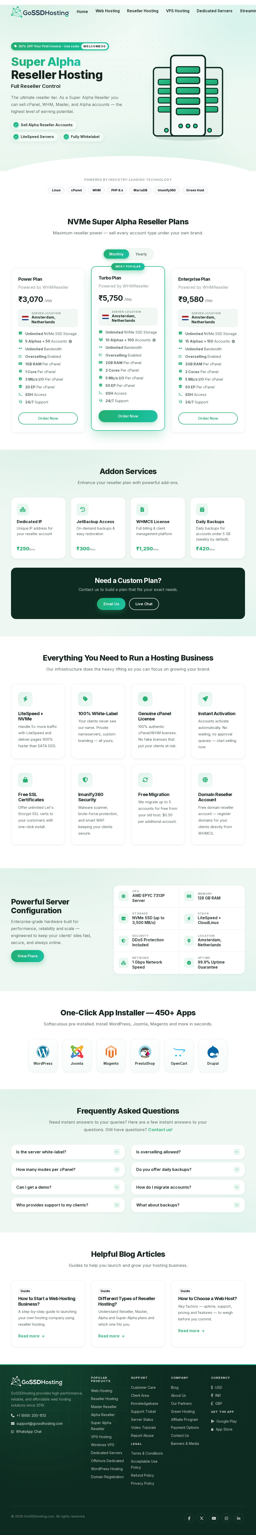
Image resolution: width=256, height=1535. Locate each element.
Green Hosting (183, 1411)
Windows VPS (102, 1445)
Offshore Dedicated (107, 1461)
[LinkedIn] (239, 1518)
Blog (174, 1387)
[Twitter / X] (201, 1518)
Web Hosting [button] (108, 11)
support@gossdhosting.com (39, 1423)
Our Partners (181, 1403)
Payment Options (185, 1427)
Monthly (116, 254)
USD (218, 1387)
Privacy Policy (142, 1483)
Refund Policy (142, 1475)
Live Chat (144, 604)
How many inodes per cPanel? (46, 1169)
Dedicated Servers (106, 1453)
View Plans (28, 956)
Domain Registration (107, 1477)
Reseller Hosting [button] (142, 11)
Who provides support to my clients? (52, 1204)
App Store (224, 1429)
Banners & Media (185, 1443)
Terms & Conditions (147, 1453)
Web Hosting (101, 1391)
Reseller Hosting (104, 1399)
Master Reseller (104, 1407)
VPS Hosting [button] (178, 11)
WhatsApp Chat (29, 1431)
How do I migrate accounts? (163, 1187)
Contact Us (180, 1435)
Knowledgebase (144, 1403)
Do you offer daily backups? (164, 1169)
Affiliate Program (184, 1419)
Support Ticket (143, 1411)
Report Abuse (142, 1435)
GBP (218, 1403)
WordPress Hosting (107, 1469)
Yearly (141, 254)
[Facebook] (189, 1518)
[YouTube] (214, 1518)
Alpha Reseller (103, 1415)
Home (82, 11)
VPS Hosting (101, 1437)
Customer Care (143, 1387)
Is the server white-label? (41, 1151)
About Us (178, 1395)
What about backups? (158, 1204)
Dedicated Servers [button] (214, 11)
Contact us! (160, 1129)
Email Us (111, 604)
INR (218, 1395)
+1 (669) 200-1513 (31, 1415)
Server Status (142, 1419)
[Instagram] (226, 1518)
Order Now (48, 418)
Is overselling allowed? (158, 1151)
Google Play (226, 1421)
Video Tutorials (143, 1427)
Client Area (140, 1395)
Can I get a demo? (34, 1187)
